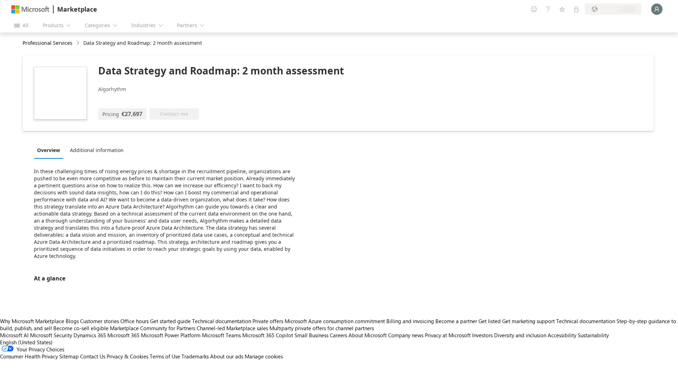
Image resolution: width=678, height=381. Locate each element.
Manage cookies (264, 356)
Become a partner (456, 321)
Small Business (311, 335)
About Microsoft (368, 335)
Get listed (489, 321)
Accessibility (562, 335)
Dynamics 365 (89, 335)
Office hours (134, 321)
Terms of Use (165, 356)
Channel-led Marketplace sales (232, 328)
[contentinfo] (78, 43)
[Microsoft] (30, 9)
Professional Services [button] (47, 43)
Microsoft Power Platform (171, 335)
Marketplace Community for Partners (152, 328)
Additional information (97, 150)
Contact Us (92, 356)
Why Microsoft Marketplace (32, 321)
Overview (48, 150)
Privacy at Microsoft (448, 335)
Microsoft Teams (221, 335)
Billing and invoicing (410, 321)
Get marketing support (528, 321)
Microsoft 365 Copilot (267, 335)
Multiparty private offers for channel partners (321, 328)
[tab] (50, 150)
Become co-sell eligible (80, 328)
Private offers (267, 321)
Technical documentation (221, 321)
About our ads (226, 356)
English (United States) (26, 342)
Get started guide (170, 321)
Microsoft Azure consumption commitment (335, 321)
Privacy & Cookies (127, 356)
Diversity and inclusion (520, 335)
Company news (405, 335)
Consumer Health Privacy (29, 356)
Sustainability (593, 335)
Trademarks (195, 356)
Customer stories (99, 321)
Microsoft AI (14, 335)
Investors (482, 335)
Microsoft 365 (123, 335)
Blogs (72, 321)
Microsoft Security (51, 335)
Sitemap (69, 356)
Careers (338, 335)
